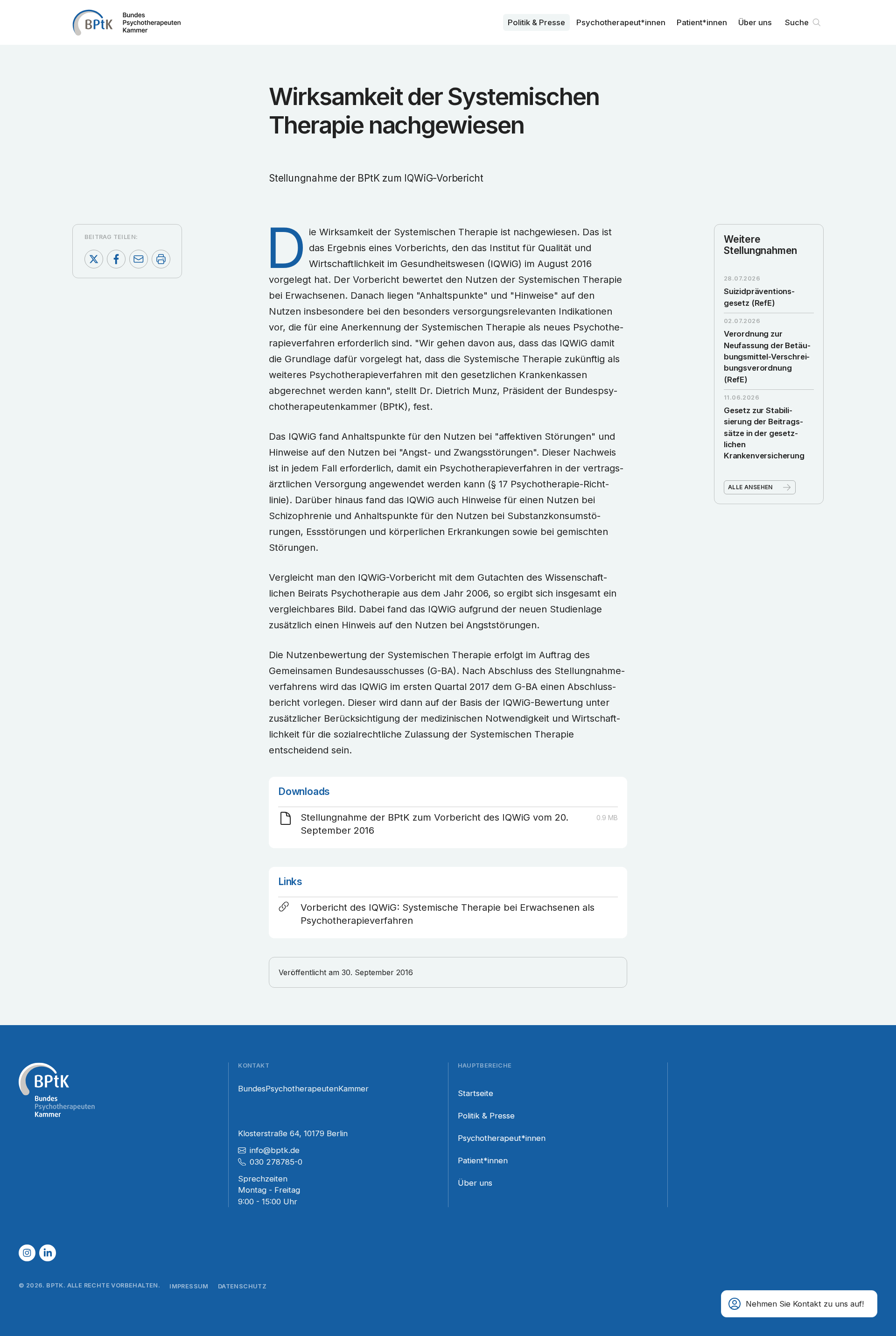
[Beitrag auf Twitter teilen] (93, 259)
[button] (799, 1303)
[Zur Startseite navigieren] (126, 22)
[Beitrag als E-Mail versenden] (138, 259)
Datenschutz (242, 1286)
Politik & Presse (536, 22)
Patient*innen (702, 22)
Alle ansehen (750, 487)
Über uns (755, 22)
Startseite (475, 1093)
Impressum (189, 1286)
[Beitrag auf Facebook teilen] (116, 259)
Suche (797, 22)
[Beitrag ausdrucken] (161, 259)
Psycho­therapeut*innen (620, 22)
